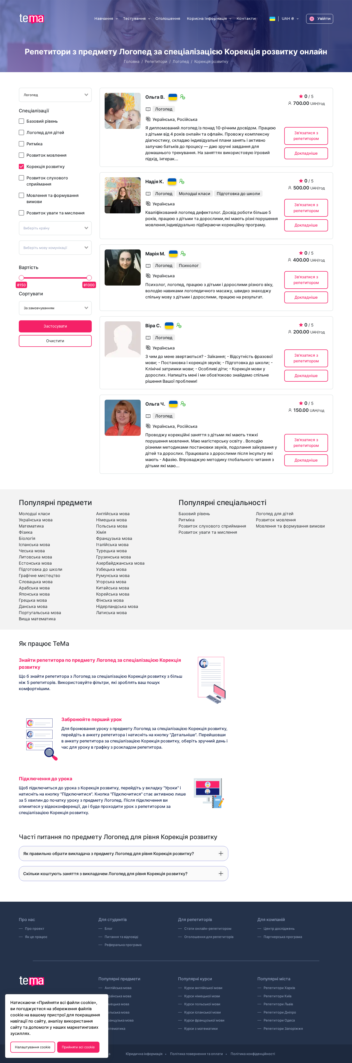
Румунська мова (113, 575)
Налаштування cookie (33, 1047)
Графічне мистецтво (39, 575)
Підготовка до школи (40, 569)
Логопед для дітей (45, 132)
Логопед (181, 61)
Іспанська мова (34, 544)
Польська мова (111, 526)
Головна (131, 61)
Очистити (55, 340)
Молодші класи (34, 513)
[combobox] (55, 95)
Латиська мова (111, 612)
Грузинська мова (113, 556)
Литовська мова (35, 556)
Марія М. (155, 253)
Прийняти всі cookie (78, 1047)
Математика (31, 526)
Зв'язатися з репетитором (306, 135)
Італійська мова (112, 544)
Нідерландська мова (117, 606)
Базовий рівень (42, 121)
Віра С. (153, 325)
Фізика (25, 532)
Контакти (246, 19)
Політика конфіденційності (253, 1054)
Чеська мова (32, 550)
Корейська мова (112, 594)
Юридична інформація (144, 1054)
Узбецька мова (111, 569)
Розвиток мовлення (46, 155)
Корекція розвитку (46, 166)
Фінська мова (110, 600)
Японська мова (34, 594)
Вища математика (37, 618)
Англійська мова (113, 513)
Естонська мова (35, 563)
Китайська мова (112, 587)
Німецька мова (111, 519)
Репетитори (156, 61)
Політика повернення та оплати (196, 1054)
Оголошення (167, 19)
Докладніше (306, 153)
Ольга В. (155, 97)
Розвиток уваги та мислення (56, 212)
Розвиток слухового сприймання (47, 181)
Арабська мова (34, 587)
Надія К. (154, 181)
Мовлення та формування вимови (53, 198)
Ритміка (35, 143)
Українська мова (36, 519)
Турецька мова (111, 550)
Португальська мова (40, 612)
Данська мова (33, 606)
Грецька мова (33, 600)
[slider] (21, 277)
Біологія (27, 538)
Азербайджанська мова (120, 563)
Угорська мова (111, 581)
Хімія (101, 532)
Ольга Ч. (155, 404)
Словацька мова (36, 581)
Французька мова (114, 538)
